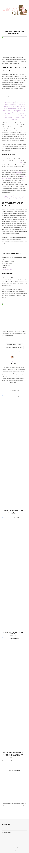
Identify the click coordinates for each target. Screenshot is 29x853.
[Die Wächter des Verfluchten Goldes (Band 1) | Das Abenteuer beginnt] (14, 452)
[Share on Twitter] (15, 351)
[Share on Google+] (18, 351)
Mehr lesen (15, 810)
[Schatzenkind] (14, 10)
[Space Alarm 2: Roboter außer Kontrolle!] (14, 573)
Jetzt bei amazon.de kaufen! (7, 269)
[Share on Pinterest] (20, 351)
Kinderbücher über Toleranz (14, 347)
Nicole (13, 363)
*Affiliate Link (5, 836)
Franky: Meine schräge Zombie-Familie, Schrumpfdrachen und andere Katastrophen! (13, 754)
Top (15, 850)
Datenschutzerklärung (6, 832)
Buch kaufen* (13, 309)
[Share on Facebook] (13, 351)
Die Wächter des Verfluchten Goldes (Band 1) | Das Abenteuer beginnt (13, 512)
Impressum (4, 828)
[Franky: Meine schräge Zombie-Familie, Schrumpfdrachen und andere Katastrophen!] (14, 694)
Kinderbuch (22, 162)
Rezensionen (14, 28)
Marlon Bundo (19, 172)
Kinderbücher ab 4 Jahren (14, 344)
